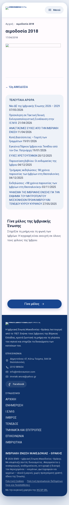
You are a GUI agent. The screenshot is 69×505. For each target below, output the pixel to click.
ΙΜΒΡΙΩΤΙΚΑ (14, 442)
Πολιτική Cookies (15, 481)
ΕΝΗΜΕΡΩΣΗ (14, 405)
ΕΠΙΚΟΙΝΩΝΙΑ (15, 436)
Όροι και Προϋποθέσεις (18, 485)
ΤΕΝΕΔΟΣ (12, 424)
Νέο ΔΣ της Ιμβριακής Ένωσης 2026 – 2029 (34, 106)
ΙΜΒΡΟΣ (11, 417)
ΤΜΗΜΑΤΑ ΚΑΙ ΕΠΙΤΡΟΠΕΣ (24, 430)
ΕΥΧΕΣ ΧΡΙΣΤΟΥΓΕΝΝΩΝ (23, 155)
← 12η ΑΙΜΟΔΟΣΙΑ (17, 87)
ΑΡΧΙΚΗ (11, 399)
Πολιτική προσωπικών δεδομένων (45, 481)
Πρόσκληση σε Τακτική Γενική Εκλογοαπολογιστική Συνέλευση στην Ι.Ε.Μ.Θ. (31, 119)
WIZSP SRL (42, 490)
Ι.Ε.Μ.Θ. (10, 411)
